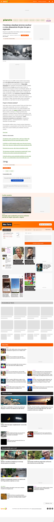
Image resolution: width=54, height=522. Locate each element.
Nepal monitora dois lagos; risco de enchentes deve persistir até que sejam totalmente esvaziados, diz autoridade (16, 433)
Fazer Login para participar (17, 180)
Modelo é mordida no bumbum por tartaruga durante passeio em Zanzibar (12, 462)
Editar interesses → (48, 229)
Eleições (34, 385)
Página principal (6, 1)
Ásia (8, 431)
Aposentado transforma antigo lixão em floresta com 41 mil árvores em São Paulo (39, 462)
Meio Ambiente (3, 486)
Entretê (7, 370)
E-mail (49, 1)
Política (7, 355)
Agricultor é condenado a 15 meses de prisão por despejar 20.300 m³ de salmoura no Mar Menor (13, 407)
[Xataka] (5, 161)
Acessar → (10, 255)
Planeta (11, 171)
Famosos (34, 370)
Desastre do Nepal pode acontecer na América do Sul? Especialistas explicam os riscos (13, 480)
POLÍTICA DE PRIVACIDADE (36, 508)
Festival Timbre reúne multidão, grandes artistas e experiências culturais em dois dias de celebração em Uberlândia (43, 488)
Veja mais (5, 132)
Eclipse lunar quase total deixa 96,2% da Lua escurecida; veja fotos (16, 441)
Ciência (8, 439)
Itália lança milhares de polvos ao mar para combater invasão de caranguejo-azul (12, 488)
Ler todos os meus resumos (38, 243)
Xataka (7, 171)
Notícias (3, 214)
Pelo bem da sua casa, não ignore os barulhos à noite (15, 148)
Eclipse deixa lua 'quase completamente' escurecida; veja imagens (14, 425)
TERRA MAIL (35, 1)
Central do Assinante (42, 1)
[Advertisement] (35, 442)
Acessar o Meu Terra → (17, 224)
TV (6, 362)
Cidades (7, 347)
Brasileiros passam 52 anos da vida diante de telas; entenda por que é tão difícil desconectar (43, 433)
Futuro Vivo (36, 431)
